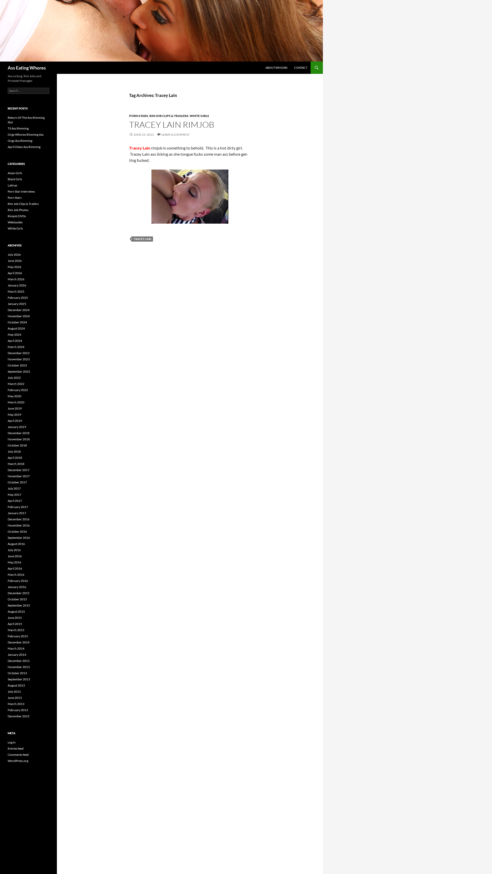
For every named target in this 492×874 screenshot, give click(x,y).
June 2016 (15, 556)
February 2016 (18, 581)
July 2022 (14, 378)
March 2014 (16, 648)
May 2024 (14, 334)
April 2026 (15, 273)
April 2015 (15, 624)
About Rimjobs (276, 67)
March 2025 (16, 291)
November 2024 (19, 316)
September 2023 (19, 371)
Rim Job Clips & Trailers (168, 116)
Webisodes (15, 222)
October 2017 (17, 482)
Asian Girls (15, 173)
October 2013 (17, 673)
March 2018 (16, 464)
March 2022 (16, 384)
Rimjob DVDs (17, 216)
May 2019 (14, 414)
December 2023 (18, 353)
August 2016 (16, 544)
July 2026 (14, 254)
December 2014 (18, 642)
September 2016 (19, 538)
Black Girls (15, 179)
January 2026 (17, 285)
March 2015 (16, 630)
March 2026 (16, 279)
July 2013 (14, 691)
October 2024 (17, 322)
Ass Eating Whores (27, 68)
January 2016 (17, 587)
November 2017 (19, 476)
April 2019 (15, 421)
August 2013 (16, 685)
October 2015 (17, 599)
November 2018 (19, 439)
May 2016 (14, 562)
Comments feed (18, 755)
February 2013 (18, 710)
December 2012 (18, 716)
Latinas (12, 185)
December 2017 (18, 470)
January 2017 (17, 513)
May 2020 (14, 396)
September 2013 (19, 679)
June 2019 (15, 408)
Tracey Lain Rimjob (171, 124)
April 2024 (15, 341)
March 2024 (16, 347)
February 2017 (18, 507)
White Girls (199, 116)
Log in (12, 742)
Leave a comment (175, 134)
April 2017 (15, 501)
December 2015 (18, 593)
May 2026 (14, 267)
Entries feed (16, 748)
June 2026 (15, 261)
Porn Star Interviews (21, 191)
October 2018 (17, 445)
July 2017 (14, 488)
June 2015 (15, 618)
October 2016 (17, 531)
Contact (300, 67)
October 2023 (17, 365)
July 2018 (14, 451)
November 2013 (19, 667)
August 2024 (16, 328)
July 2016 (14, 550)
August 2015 (16, 611)
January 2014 (17, 655)
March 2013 (16, 704)
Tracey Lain (142, 239)
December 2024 (18, 310)
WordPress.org (18, 761)
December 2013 (18, 661)
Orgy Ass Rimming (20, 141)
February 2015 (18, 636)
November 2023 (19, 359)
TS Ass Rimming (18, 128)
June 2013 (15, 698)
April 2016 (15, 568)
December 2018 (18, 433)
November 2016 (19, 525)
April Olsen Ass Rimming (24, 147)
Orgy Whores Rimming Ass (26, 134)
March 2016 (16, 575)
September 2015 (19, 605)
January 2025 (17, 304)
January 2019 (17, 427)
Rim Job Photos (18, 210)
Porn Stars (138, 116)
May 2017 (14, 494)
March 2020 (16, 402)
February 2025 (18, 298)
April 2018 (15, 458)
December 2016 (18, 519)
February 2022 (18, 390)
